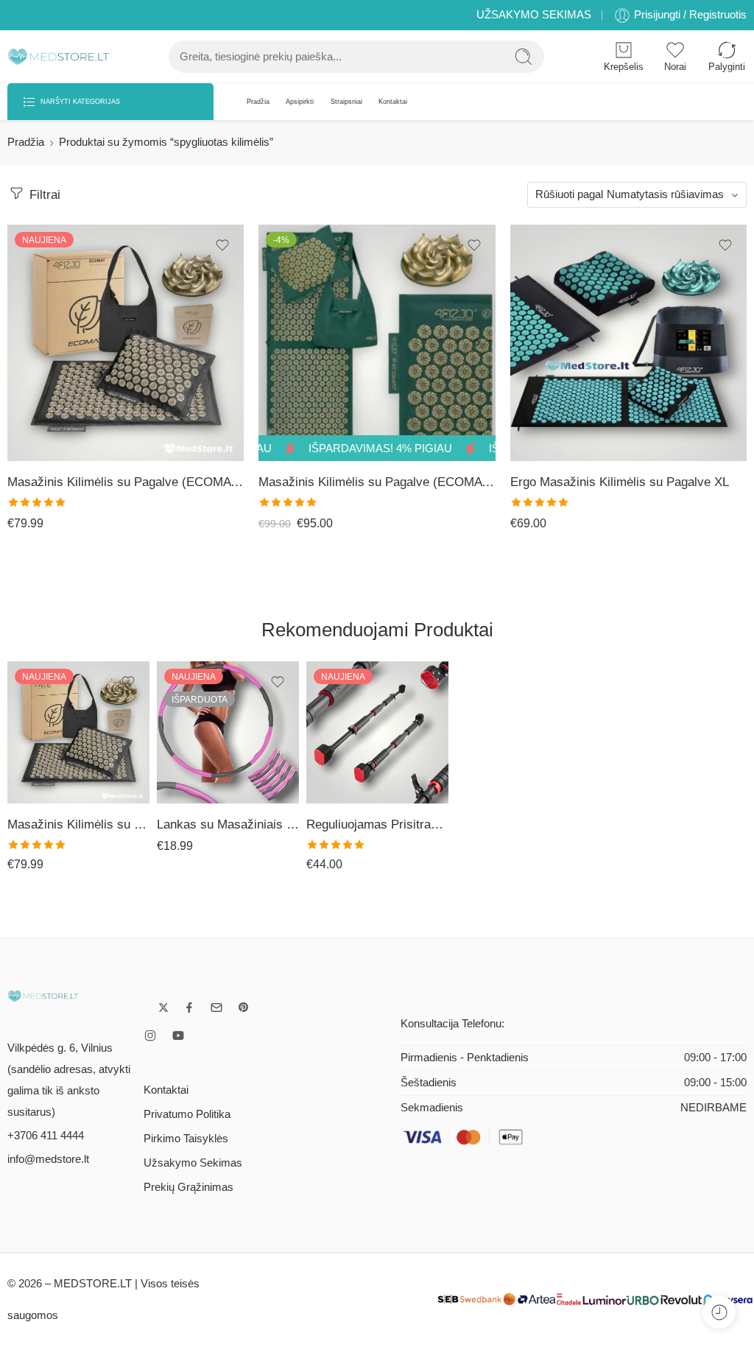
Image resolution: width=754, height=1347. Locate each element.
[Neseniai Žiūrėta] (719, 1312)
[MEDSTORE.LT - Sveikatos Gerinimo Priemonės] (58, 57)
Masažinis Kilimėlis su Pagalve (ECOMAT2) (125, 482)
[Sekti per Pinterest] (244, 1007)
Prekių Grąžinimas (188, 1187)
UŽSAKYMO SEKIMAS (533, 15)
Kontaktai (392, 101)
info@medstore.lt (48, 1159)
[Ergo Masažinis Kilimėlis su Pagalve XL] (628, 343)
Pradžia (258, 101)
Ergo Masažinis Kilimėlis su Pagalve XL (619, 482)
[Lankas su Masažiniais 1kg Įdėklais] (228, 732)
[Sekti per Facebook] (189, 1007)
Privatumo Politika (187, 1114)
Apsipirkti (300, 101)
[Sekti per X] (163, 1007)
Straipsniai (346, 101)
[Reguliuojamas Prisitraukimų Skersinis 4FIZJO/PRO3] (377, 732)
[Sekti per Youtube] (178, 1035)
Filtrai (43, 195)
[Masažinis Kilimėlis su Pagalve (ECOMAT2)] (125, 343)
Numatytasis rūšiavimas (665, 194)
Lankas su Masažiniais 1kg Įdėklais (228, 824)
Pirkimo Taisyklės (186, 1138)
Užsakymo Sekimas (193, 1163)
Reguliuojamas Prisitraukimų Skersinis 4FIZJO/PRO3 (377, 824)
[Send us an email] (216, 1007)
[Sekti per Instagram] (150, 1035)
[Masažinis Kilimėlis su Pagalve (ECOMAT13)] (376, 343)
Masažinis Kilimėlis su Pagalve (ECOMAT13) (376, 482)
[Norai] (222, 245)
